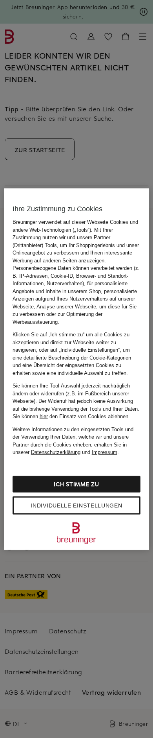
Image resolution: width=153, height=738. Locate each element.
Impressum (104, 452)
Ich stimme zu (76, 483)
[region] (76, 369)
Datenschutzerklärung (55, 452)
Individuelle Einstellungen (76, 505)
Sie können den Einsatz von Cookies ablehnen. (71, 416)
